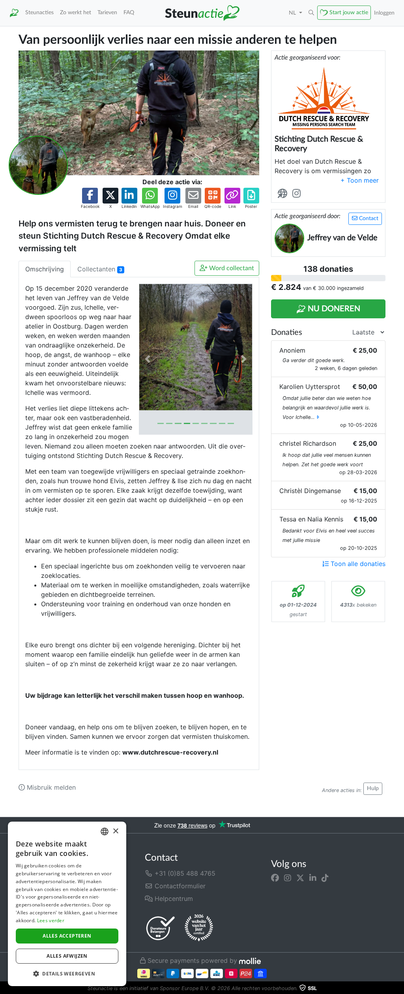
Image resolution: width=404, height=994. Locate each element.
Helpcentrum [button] (173, 898)
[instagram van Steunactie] (287, 878)
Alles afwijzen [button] (67, 956)
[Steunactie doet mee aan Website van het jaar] (199, 928)
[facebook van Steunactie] (275, 878)
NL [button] (293, 13)
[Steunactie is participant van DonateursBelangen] (160, 928)
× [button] (115, 831)
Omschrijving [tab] (44, 269)
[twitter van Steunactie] (300, 878)
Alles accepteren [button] (67, 935)
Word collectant (231, 268)
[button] (311, 13)
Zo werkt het (75, 12)
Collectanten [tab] (99, 269)
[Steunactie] (14, 13)
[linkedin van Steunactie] (312, 878)
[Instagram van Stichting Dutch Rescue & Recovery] (298, 194)
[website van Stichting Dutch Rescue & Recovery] (284, 194)
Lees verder (50, 920)
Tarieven (107, 12)
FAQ (128, 12)
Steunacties (39, 12)
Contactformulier (179, 886)
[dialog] (67, 904)
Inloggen (384, 13)
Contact (367, 218)
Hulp (373, 788)
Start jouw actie (348, 12)
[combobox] (104, 831)
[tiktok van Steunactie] (325, 878)
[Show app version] (398, 988)
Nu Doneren (333, 309)
